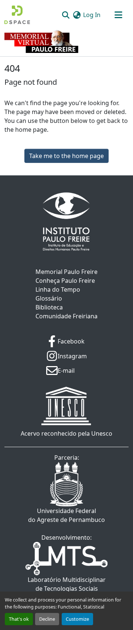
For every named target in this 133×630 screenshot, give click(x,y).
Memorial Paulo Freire (66, 272)
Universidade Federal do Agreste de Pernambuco (66, 515)
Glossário (48, 298)
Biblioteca (49, 307)
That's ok (19, 619)
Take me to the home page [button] (66, 156)
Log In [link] (91, 15)
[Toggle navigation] (118, 15)
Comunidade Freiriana (66, 316)
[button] (17, 15)
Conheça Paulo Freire (65, 281)
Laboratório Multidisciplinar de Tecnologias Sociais (67, 584)
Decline (47, 619)
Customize (77, 619)
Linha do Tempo (57, 289)
